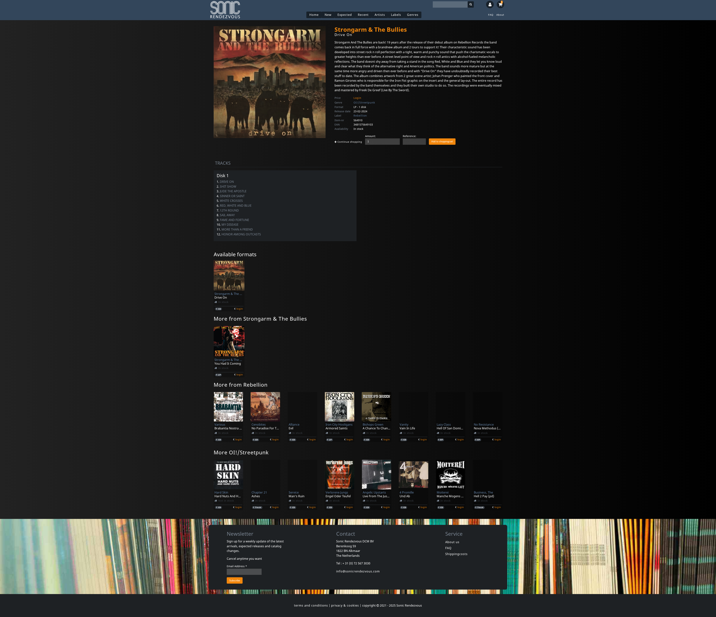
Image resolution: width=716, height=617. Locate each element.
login (239, 308)
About (500, 14)
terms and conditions (311, 605)
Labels (396, 15)
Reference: (409, 136)
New (328, 15)
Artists (380, 15)
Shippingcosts (456, 554)
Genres (412, 15)
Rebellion (360, 115)
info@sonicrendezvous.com (358, 571)
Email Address (237, 566)
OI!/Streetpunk (364, 102)
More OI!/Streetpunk (241, 452)
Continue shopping (349, 141)
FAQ (490, 14)
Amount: (370, 136)
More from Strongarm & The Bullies (260, 318)
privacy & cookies (345, 605)
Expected (344, 15)
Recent (363, 15)
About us (452, 542)
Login (357, 98)
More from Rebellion (241, 384)
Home (314, 15)
